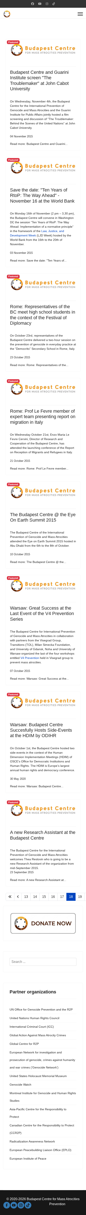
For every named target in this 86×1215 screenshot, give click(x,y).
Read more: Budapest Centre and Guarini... (39, 143)
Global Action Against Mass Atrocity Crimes (38, 1035)
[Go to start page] (10, 897)
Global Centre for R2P (24, 1043)
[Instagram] (47, 3)
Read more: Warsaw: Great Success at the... (39, 678)
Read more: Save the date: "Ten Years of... (38, 260)
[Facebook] (32, 3)
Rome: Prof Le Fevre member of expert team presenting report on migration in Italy (42, 416)
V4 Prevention (29, 658)
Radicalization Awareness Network (32, 1141)
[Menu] (80, 14)
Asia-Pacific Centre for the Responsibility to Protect (38, 1113)
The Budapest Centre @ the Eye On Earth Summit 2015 (43, 517)
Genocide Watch (20, 1084)
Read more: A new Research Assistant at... (38, 880)
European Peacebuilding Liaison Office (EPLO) (40, 1150)
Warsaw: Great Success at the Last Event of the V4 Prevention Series (42, 613)
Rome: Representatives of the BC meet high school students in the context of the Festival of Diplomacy (42, 315)
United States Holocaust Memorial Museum (38, 1076)
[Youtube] (40, 3)
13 (26, 896)
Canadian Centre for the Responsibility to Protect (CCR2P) (42, 1129)
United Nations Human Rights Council (34, 1018)
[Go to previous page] (18, 897)
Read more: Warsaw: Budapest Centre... (36, 786)
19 (80, 896)
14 (35, 896)
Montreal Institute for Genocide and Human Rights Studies (43, 1096)
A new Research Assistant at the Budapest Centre (42, 835)
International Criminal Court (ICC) (32, 1026)
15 (44, 896)
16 (53, 896)
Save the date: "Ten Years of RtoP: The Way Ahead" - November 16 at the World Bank (42, 195)
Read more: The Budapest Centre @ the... (38, 562)
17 (62, 896)
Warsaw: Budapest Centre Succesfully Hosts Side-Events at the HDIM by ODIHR (41, 730)
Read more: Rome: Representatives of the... (39, 365)
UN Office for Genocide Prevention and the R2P (41, 1009)
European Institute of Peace (28, 1158)
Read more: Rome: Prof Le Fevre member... (39, 468)
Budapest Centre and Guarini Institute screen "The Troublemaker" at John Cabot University (39, 80)
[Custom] (53, 3)
